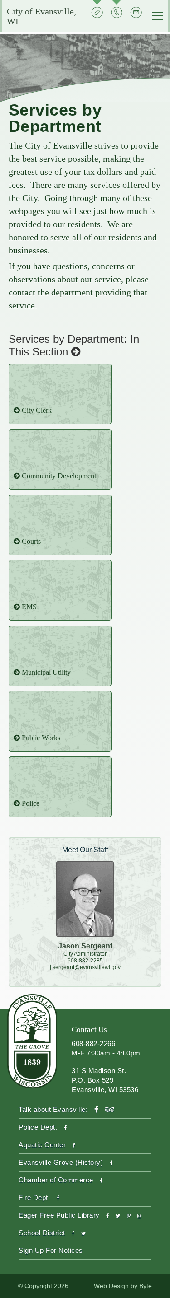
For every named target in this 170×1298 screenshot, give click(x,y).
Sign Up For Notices (51, 1250)
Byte (145, 1285)
